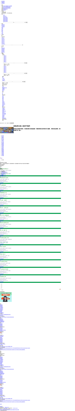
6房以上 (5, 61)
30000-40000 (5, 19)
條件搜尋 (3, 1)
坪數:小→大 (3, 175)
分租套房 (3, 26)
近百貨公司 (4, 114)
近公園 (3, 115)
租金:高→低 (3, 173)
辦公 (2, 29)
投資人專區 (1, 345)
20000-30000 (5, 18)
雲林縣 (3, 145)
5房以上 (5, 60)
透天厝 (3, 89)
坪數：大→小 (4, 176)
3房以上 (5, 58)
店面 (2, 28)
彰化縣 (3, 142)
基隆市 (3, 140)
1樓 (2, 77)
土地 (2, 32)
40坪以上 (3, 40)
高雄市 (3, 146)
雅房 (2, 27)
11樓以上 (3, 80)
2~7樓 (3, 78)
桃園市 (3, 137)
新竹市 (3, 138)
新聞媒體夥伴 (2, 331)
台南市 (3, 147)
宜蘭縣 (3, 151)
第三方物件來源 (2, 316)
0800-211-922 (7, 407)
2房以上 (5, 57)
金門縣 (3, 155)
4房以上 (5, 59)
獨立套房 (3, 25)
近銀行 (3, 117)
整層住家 (3, 24)
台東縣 (3, 153)
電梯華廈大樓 (4, 87)
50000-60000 (5, 21)
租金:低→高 (3, 174)
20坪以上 (3, 38)
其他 (2, 33)
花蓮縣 (3, 152)
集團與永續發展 (2, 395)
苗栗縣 (3, 143)
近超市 (3, 112)
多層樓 (3, 88)
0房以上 (5, 55)
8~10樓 (3, 79)
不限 (4, 15)
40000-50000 (5, 20)
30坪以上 (3, 39)
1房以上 (5, 56)
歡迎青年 (3, 51)
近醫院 (3, 116)
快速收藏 (1, 183)
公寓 (3, 86)
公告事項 (1, 313)
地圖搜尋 (3, 2)
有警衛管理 (4, 118)
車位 (2, 31)
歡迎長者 (3, 52)
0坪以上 (3, 37)
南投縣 (3, 144)
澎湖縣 (3, 154)
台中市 (3, 141)
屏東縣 (3, 150)
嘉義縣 (3, 149)
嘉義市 (3, 148)
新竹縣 (3, 139)
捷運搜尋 (3, 3)
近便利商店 (4, 113)
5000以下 (4, 16)
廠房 (2, 30)
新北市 (3, 136)
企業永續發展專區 (2, 347)
